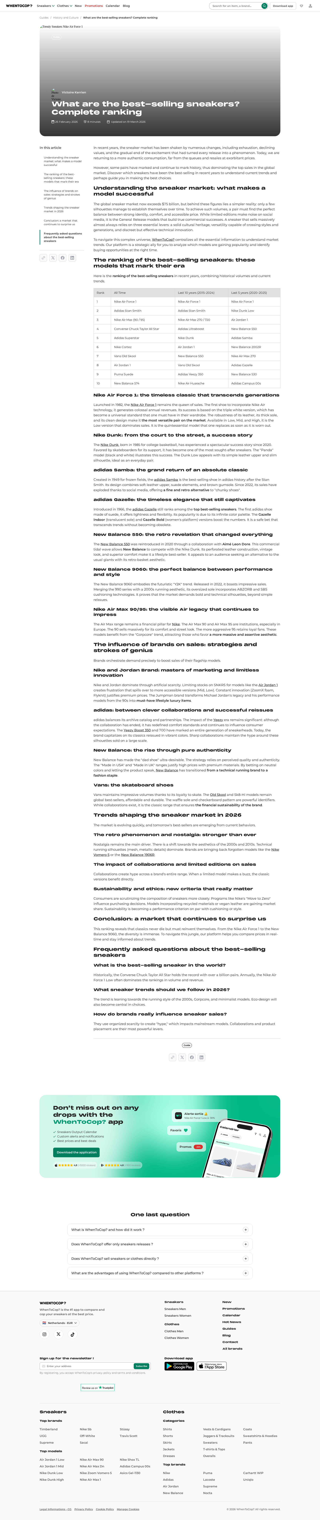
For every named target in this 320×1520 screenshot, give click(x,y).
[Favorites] (301, 6)
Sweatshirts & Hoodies (260, 1436)
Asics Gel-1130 (130, 1473)
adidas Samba (166, 480)
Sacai (84, 1442)
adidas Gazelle (144, 509)
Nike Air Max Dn (92, 1466)
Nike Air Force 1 (143, 405)
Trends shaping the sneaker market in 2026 (61, 209)
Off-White (87, 1436)
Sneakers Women (177, 1315)
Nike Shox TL (129, 1459)
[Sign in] (310, 6)
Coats (247, 1429)
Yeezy (218, 720)
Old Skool (218, 795)
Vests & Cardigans (217, 1429)
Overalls (209, 1456)
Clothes (63, 6)
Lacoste (209, 1479)
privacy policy (102, 1373)
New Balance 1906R (137, 855)
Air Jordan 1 (268, 685)
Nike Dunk (110, 445)
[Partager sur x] (53, 258)
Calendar (113, 6)
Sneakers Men (175, 1309)
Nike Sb (85, 1429)
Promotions (94, 6)
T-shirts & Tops (214, 1449)
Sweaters (210, 1442)
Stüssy (125, 1429)
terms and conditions (131, 1373)
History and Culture (66, 17)
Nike (176, 624)
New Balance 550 (115, 544)
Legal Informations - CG (55, 1509)
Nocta (207, 1493)
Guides (44, 17)
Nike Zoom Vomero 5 (96, 1473)
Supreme (47, 1442)
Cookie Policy (105, 1509)
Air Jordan (171, 1486)
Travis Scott (128, 1436)
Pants (247, 1442)
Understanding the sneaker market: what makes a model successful (63, 161)
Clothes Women (176, 1338)
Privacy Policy (83, 1509)
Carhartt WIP (253, 1473)
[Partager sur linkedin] (72, 258)
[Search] (264, 6)
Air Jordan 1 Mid (52, 1466)
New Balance (167, 770)
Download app (283, 6)
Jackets (168, 1449)
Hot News (231, 1322)
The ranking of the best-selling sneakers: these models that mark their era (61, 178)
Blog (126, 6)
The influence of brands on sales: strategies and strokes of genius (62, 194)
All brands (232, 1348)
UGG (43, 1436)
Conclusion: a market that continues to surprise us (60, 222)
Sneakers (44, 6)
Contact (230, 1342)
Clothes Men (174, 1331)
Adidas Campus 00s (135, 1466)
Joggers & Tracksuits (218, 1436)
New (78, 6)
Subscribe (141, 1366)
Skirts (167, 1442)
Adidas (168, 1479)
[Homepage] (19, 6)
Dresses (169, 1456)
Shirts (167, 1429)
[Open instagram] (44, 1334)
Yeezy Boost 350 (137, 730)
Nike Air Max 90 (92, 1459)
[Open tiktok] (72, 1334)
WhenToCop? (163, 240)
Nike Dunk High (52, 1479)
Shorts (168, 1436)
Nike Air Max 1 (90, 1479)
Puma (207, 1473)
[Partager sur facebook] (62, 258)
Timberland (49, 1429)
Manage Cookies (128, 1509)
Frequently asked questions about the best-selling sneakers (63, 237)
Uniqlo (248, 1479)
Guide (56, 37)
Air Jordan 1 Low (52, 1459)
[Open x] (58, 1334)
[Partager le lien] (43, 258)
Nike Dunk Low (51, 1473)
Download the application (77, 1152)
